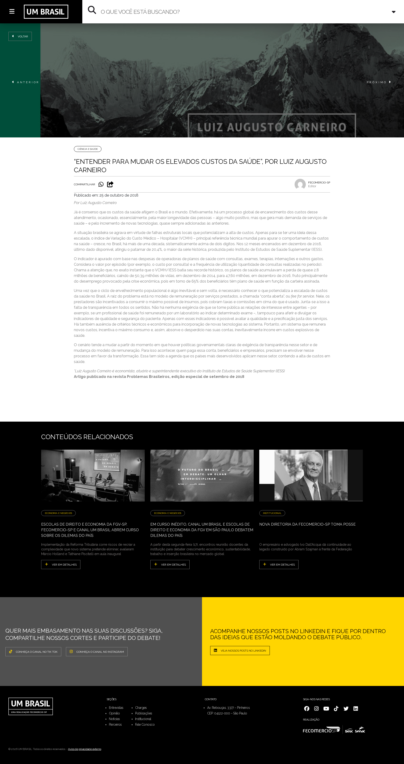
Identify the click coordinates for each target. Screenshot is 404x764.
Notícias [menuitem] (114, 719)
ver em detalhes (64, 564)
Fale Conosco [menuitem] (145, 724)
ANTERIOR (28, 82)
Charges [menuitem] (141, 708)
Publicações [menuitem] (143, 713)
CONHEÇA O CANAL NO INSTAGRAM (100, 651)
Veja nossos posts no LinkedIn (243, 650)
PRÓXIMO (377, 82)
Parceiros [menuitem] (115, 724)
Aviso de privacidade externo (84, 749)
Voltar (23, 36)
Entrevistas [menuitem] (116, 708)
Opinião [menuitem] (114, 713)
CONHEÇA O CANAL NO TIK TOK (37, 651)
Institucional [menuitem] (143, 719)
